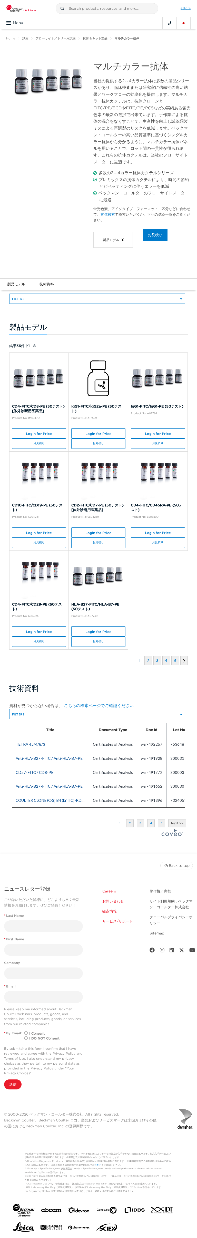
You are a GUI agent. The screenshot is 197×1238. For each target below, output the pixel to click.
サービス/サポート (117, 921)
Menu (18, 22)
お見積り (155, 235)
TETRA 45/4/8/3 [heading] (30, 744)
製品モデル (16, 284)
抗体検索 (108, 214)
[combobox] (107, 8)
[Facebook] (152, 951)
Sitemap (157, 933)
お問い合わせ (113, 901)
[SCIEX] (106, 1228)
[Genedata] (106, 1211)
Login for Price (39, 434)
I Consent (37, 1033)
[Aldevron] (79, 1211)
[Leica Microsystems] (23, 1228)
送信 (12, 1084)
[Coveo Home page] (172, 834)
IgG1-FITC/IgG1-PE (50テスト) (157, 406)
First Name (14, 939)
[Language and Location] (184, 23)
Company (12, 963)
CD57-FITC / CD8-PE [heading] (34, 772)
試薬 (25, 38)
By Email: (13, 1033)
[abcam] (51, 1211)
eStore (186, 8)
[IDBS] (134, 1211)
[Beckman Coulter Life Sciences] (21, 8)
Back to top (179, 866)
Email (10, 986)
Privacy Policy (64, 1053)
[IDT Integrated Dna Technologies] (162, 1211)
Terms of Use (14, 1058)
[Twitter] (181, 951)
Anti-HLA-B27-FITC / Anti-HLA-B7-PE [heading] (49, 758)
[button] (62, 8)
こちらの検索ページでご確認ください (99, 705)
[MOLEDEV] (51, 1228)
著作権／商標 (160, 891)
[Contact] (169, 23)
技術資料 (47, 284)
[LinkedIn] (172, 951)
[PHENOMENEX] (79, 1228)
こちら (98, 1164)
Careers (109, 891)
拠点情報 (109, 911)
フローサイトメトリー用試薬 (56, 38)
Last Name (14, 916)
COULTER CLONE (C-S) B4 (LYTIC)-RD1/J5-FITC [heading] (57, 800)
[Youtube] (192, 951)
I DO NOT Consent (44, 1038)
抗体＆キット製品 (95, 38)
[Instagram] (162, 951)
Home (10, 38)
